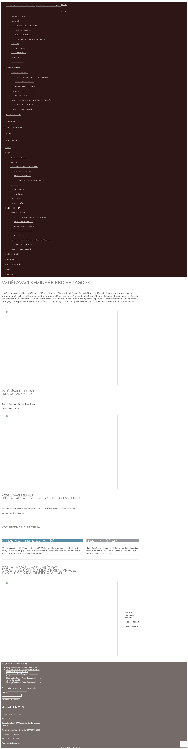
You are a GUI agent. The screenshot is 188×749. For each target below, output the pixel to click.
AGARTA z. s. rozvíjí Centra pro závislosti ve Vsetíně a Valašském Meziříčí (22, 671)
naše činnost (14, 68)
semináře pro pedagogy (22, 104)
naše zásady (13, 115)
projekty (15, 44)
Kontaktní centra (23, 35)
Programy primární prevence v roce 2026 (21, 668)
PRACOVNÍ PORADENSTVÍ (21, 109)
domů (64, 5)
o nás (64, 11)
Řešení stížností (18, 53)
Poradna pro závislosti (22, 91)
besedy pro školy (19, 95)
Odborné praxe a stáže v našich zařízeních (31, 100)
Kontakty (11, 140)
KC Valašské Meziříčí (24, 82)
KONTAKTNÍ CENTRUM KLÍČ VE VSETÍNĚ (31, 77)
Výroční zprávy (18, 48)
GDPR (9, 134)
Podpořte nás (14, 128)
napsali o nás (17, 57)
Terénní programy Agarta (23, 86)
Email (4, 693)
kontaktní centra (19, 73)
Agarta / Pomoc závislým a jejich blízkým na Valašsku (33, 6)
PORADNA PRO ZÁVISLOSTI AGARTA (30, 39)
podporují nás (17, 62)
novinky (10, 121)
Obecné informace (19, 16)
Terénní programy (23, 30)
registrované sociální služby (25, 25)
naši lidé (15, 21)
